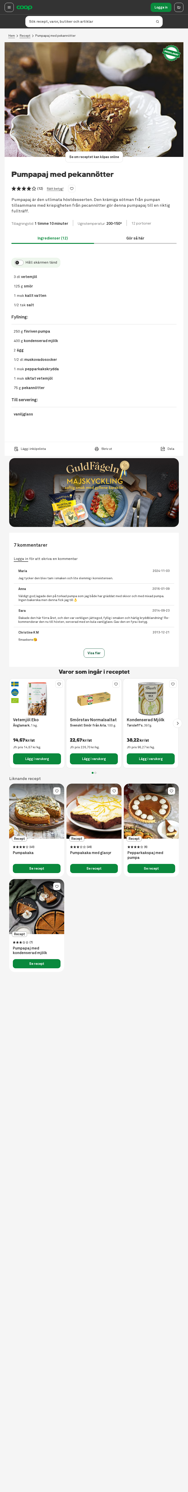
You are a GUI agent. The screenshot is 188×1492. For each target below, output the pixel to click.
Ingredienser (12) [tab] (53, 238)
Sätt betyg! (55, 189)
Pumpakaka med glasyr (90, 853)
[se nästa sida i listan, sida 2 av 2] (177, 723)
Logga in (161, 7)
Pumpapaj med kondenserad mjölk (30, 950)
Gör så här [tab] (135, 238)
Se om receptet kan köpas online (94, 157)
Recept (24, 36)
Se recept (36, 868)
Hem (11, 36)
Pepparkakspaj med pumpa (145, 855)
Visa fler (94, 653)
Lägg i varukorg (37, 759)
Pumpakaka (23, 853)
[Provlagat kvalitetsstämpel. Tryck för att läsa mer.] (171, 53)
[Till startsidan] (24, 7)
